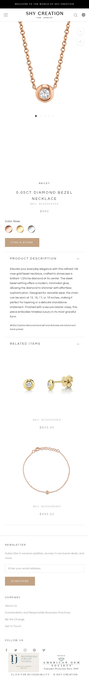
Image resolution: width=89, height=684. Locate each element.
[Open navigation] (6, 15)
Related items (25, 343)
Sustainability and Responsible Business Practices (37, 612)
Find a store (22, 242)
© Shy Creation (65, 674)
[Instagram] (25, 650)
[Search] (76, 15)
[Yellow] (20, 229)
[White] (31, 229)
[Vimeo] (43, 650)
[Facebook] (6, 650)
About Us (11, 605)
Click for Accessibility (30, 674)
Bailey (44, 183)
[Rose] (8, 229)
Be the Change (14, 619)
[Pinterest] (34, 650)
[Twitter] (15, 650)
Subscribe (20, 581)
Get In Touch (13, 626)
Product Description (33, 258)
